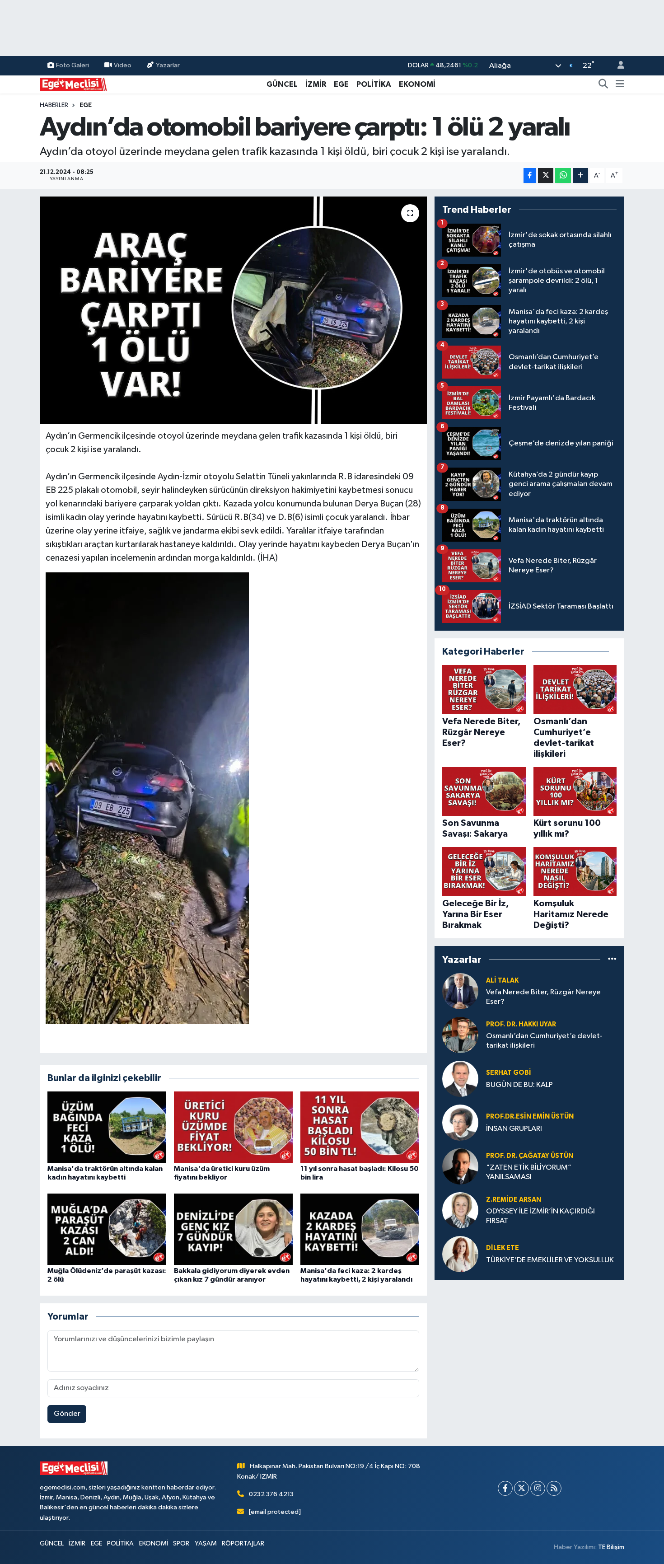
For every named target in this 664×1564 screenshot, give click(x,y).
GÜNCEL (282, 84)
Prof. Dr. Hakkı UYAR (521, 1024)
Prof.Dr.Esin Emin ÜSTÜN (530, 1116)
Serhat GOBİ (508, 1072)
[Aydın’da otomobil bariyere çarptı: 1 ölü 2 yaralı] (233, 310)
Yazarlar (168, 65)
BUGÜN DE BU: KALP (519, 1085)
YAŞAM (206, 1543)
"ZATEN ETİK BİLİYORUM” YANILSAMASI (528, 1172)
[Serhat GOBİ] (460, 1078)
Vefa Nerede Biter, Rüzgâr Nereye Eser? (543, 997)
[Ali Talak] (460, 991)
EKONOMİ (417, 84)
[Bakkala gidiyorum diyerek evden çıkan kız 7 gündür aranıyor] (233, 1229)
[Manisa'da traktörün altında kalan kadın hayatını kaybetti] (106, 1127)
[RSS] (554, 1488)
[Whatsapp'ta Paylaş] (563, 175)
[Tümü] (612, 959)
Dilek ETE (502, 1248)
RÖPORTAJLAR (243, 1543)
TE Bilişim (611, 1547)
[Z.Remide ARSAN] (460, 1210)
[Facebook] (505, 1488)
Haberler (54, 105)
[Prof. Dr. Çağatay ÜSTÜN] (460, 1166)
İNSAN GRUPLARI (514, 1129)
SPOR (181, 1543)
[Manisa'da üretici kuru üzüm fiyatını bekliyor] (233, 1127)
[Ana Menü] (620, 84)
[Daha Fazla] (580, 175)
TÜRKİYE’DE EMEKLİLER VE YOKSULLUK (550, 1260)
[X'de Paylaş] (545, 175)
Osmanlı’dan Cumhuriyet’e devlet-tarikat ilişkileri (544, 1040)
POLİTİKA (373, 84)
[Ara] (603, 84)
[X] (521, 1488)
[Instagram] (537, 1488)
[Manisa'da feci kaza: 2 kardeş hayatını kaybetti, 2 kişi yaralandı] (359, 1229)
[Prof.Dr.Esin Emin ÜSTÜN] (460, 1122)
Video (122, 65)
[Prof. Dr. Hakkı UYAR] (460, 1035)
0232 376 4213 (271, 1494)
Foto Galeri (72, 65)
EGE (341, 84)
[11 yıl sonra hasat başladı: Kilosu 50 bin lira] (359, 1127)
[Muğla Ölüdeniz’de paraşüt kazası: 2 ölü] (106, 1229)
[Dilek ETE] (460, 1254)
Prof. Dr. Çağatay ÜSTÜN (529, 1155)
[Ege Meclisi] (74, 83)
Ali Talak (502, 980)
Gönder (67, 1414)
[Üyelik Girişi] (617, 65)
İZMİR (315, 84)
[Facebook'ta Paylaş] (530, 175)
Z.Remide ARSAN (513, 1199)
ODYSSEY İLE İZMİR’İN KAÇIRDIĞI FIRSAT (540, 1216)
